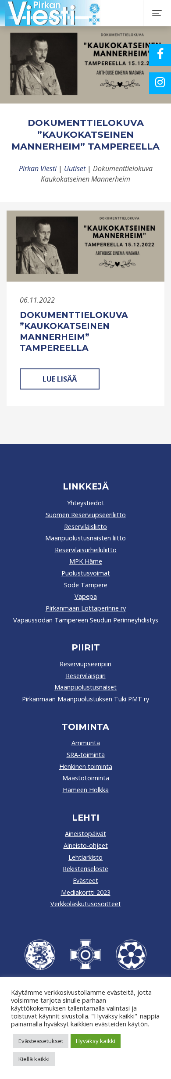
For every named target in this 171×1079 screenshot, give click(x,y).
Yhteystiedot (85, 503)
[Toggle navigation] (157, 13)
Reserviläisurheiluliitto (86, 550)
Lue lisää (60, 379)
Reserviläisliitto (85, 526)
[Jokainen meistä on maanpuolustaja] (82, 13)
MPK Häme (85, 561)
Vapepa (86, 596)
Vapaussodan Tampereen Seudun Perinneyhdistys (85, 620)
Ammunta (85, 743)
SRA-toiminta (86, 754)
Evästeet (85, 880)
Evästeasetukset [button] (40, 1041)
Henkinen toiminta (85, 766)
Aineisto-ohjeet (86, 845)
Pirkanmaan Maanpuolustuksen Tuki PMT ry (85, 699)
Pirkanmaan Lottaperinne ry (86, 608)
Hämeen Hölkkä (86, 790)
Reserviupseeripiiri (85, 664)
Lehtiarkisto (85, 857)
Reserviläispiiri (86, 676)
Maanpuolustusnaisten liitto (85, 538)
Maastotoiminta (85, 778)
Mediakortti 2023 (85, 892)
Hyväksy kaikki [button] (95, 1041)
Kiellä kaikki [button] (34, 1059)
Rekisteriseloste (85, 869)
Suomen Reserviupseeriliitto (86, 515)
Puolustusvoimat (85, 573)
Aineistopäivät (85, 833)
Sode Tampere (85, 585)
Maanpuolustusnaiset (85, 687)
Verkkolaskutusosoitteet (85, 904)
